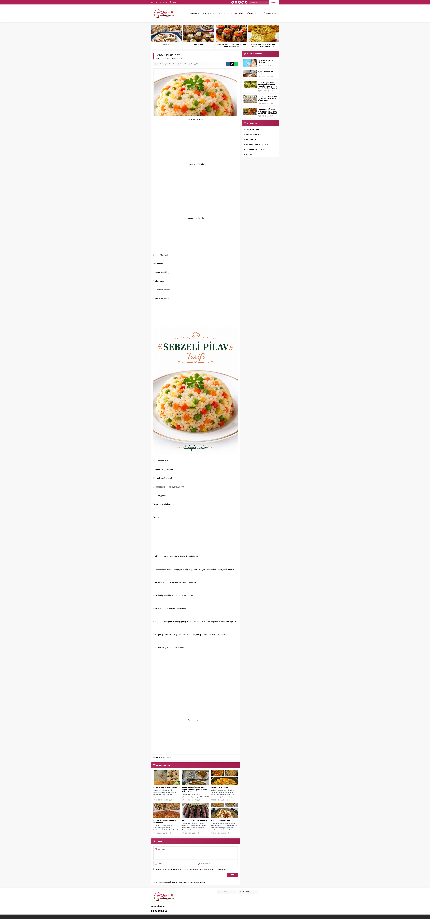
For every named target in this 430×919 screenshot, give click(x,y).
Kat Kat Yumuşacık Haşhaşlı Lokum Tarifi (164, 821)
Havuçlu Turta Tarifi (252, 129)
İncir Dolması (199, 44)
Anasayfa (158, 58)
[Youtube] (242, 2)
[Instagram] (239, 2)
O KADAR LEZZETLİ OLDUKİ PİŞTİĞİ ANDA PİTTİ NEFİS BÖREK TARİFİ (267, 98)
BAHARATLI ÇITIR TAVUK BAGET (165, 787)
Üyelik (275, 2)
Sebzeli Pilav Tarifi (166, 757)
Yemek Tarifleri (170, 64)
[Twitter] (236, 2)
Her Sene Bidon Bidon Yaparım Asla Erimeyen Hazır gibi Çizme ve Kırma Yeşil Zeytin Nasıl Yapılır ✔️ (268, 85)
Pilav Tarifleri (167, 58)
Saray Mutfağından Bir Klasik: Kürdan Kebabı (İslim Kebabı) (231, 45)
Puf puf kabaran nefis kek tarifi (194, 820)
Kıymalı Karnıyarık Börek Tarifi (256, 145)
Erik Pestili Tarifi (251, 139)
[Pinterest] (246, 2)
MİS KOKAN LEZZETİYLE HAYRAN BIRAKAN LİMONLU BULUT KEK (263, 45)
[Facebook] (232, 2)
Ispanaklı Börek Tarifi (253, 134)
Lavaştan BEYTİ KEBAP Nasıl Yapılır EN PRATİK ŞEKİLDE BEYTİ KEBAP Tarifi (194, 789)
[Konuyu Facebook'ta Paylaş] (228, 64)
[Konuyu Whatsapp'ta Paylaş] (236, 64)
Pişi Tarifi (248, 155)
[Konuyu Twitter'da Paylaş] (232, 64)
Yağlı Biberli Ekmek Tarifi (254, 150)
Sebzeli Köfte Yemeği (219, 787)
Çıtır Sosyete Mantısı (166, 44)
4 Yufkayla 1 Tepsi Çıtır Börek (266, 72)
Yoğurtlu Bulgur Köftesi (220, 820)
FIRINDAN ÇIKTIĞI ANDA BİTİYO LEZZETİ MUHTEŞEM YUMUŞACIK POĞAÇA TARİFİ (267, 111)
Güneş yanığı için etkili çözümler (266, 61)
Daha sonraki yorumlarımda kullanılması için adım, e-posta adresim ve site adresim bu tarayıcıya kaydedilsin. (191, 869)
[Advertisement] (195, 135)
